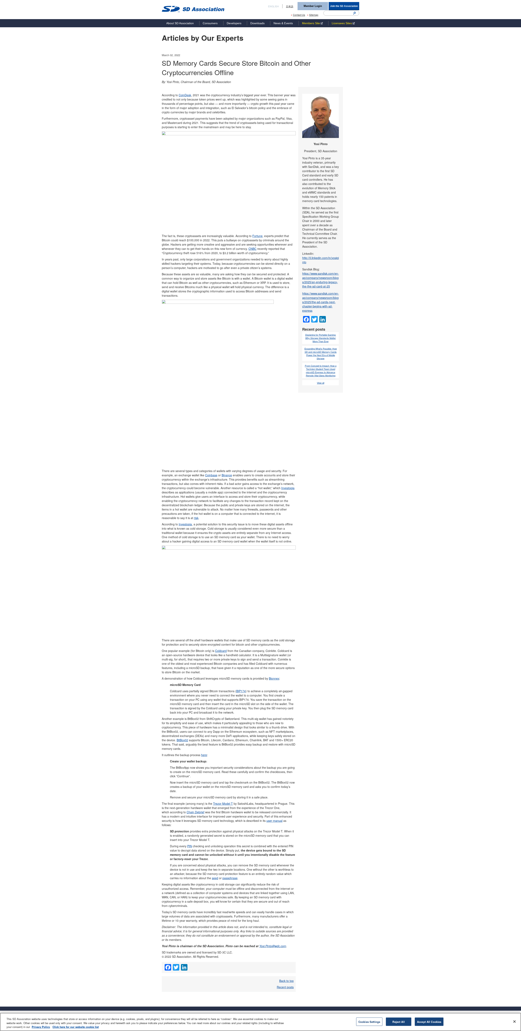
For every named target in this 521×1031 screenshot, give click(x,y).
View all (320, 383)
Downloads (257, 23)
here (204, 755)
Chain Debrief (195, 812)
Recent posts (285, 987)
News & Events (283, 23)
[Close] (514, 1021)
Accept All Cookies (429, 1021)
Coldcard (221, 651)
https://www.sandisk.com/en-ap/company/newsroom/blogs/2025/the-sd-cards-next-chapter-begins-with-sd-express (320, 302)
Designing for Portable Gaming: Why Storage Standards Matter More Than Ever (320, 338)
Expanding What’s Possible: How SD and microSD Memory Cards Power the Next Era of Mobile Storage (320, 353)
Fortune (257, 236)
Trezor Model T (223, 803)
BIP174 (241, 691)
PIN (189, 846)
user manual (274, 821)
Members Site (311, 23)
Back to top (286, 981)
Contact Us (299, 14)
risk (196, 518)
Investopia (287, 488)
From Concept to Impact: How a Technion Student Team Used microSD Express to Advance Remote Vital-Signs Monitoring (320, 370)
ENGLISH (273, 6)
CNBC (252, 249)
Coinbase (211, 475)
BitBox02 (182, 740)
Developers (234, 23)
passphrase (230, 878)
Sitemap (313, 14)
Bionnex (274, 678)
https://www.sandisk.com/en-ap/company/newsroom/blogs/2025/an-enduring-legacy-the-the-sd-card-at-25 (320, 279)
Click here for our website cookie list (76, 1027)
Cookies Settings (369, 1021)
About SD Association (180, 23)
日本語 (289, 6)
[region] (260, 1022)
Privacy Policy (41, 1027)
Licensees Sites (342, 23)
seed (215, 878)
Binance (227, 475)
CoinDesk (185, 95)
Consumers (210, 23)
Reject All (398, 1021)
